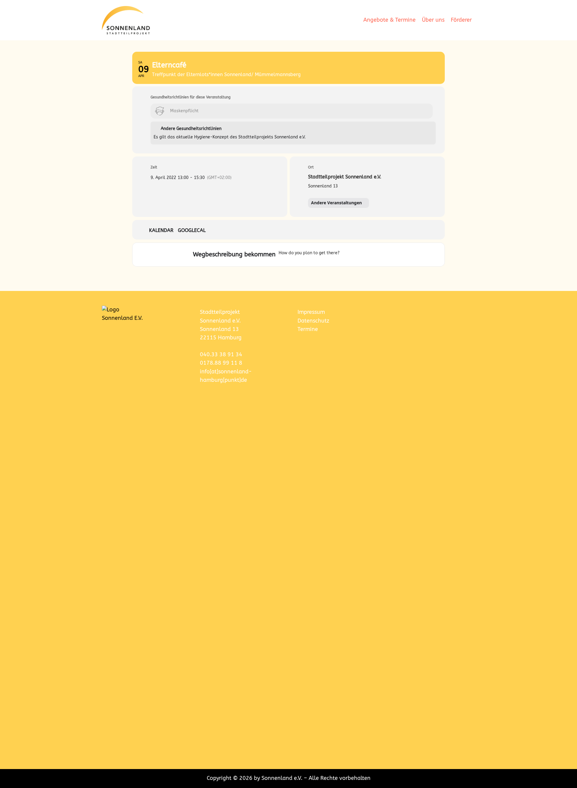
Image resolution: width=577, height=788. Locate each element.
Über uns (433, 20)
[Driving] (355, 254)
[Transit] (367, 254)
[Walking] (377, 255)
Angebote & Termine (389, 20)
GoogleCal (192, 230)
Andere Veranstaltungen (336, 202)
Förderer (461, 20)
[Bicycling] (384, 255)
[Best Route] (346, 255)
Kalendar (161, 230)
